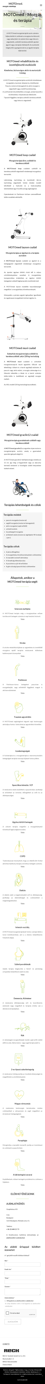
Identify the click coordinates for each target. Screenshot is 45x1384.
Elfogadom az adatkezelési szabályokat (20, 1301)
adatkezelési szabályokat (15, 1238)
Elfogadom (22, 1380)
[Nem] (42, 1376)
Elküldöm (13, 1322)
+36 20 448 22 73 (12, 1229)
